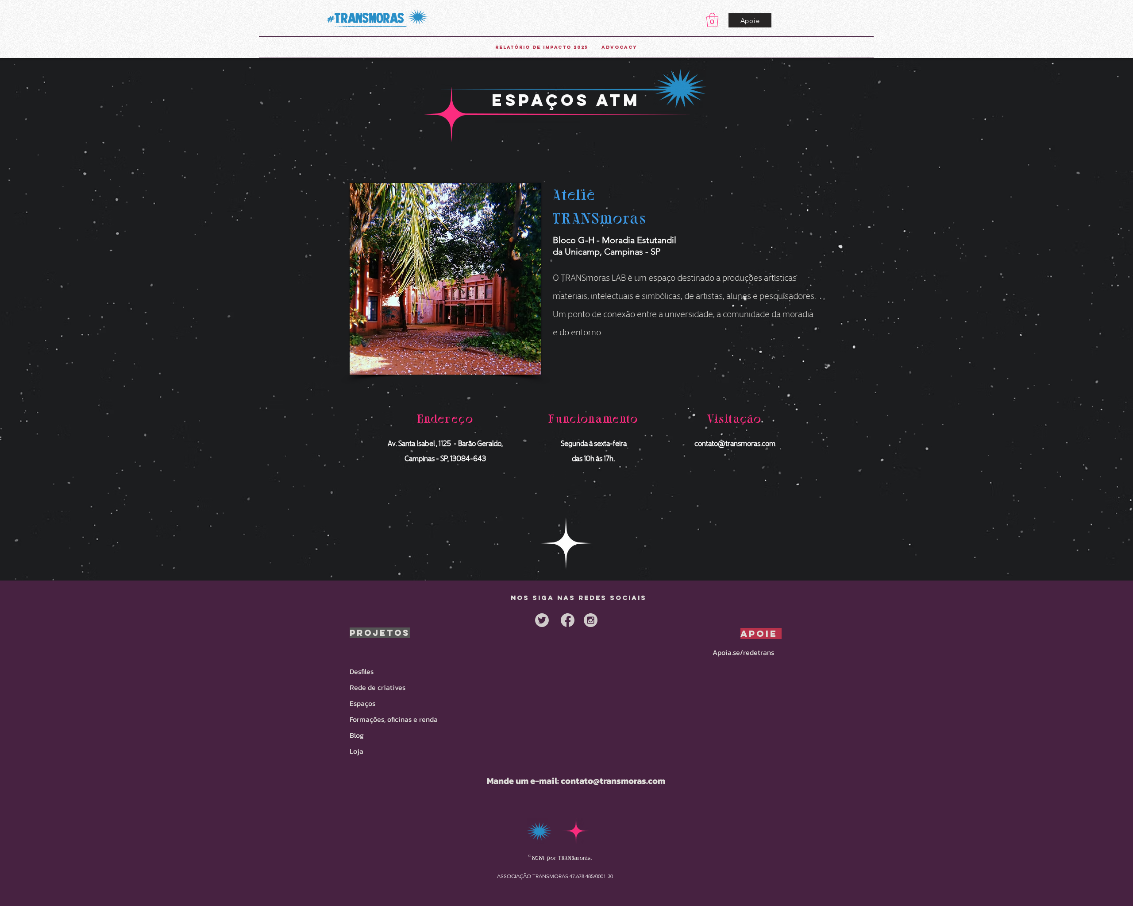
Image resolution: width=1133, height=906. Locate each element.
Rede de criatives (377, 687)
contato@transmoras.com (734, 442)
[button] (712, 20)
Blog (357, 735)
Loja (356, 751)
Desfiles (362, 671)
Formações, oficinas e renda (394, 719)
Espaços (362, 703)
